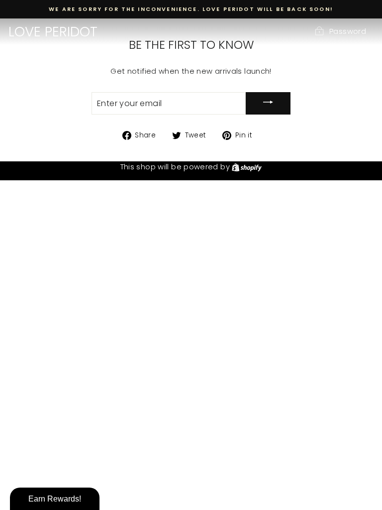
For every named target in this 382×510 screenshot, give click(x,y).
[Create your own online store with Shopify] (247, 167)
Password (347, 31)
